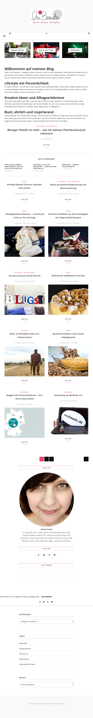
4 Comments (75, 194)
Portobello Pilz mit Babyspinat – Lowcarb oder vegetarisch (44, 166)
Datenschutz (24, 659)
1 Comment (31, 194)
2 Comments (74, 343)
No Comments (31, 223)
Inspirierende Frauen (27, 664)
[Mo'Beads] (46, 16)
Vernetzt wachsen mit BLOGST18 (24, 276)
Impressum (23, 654)
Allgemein (62, 182)
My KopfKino (51, 126)
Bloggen (18, 273)
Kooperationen (25, 648)
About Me (23, 643)
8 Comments (31, 281)
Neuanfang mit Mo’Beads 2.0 (68, 395)
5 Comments (29, 404)
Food (24, 181)
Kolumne (40, 126)
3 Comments (74, 281)
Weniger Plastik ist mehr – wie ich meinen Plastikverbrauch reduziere (46, 131)
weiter (46, 145)
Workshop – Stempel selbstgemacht (70, 166)
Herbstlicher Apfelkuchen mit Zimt (68, 275)
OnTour (24, 331)
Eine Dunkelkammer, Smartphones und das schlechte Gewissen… (14, 166)
